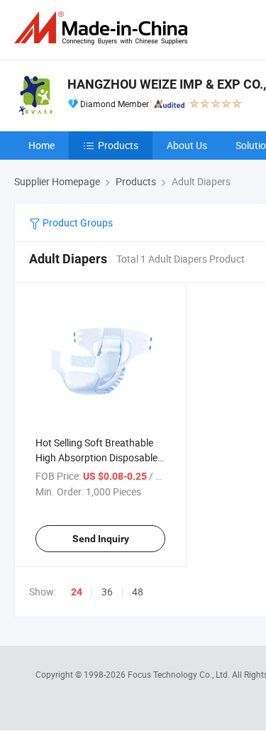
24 (76, 592)
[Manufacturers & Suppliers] (103, 28)
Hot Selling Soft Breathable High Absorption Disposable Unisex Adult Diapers (96, 457)
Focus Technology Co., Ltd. (180, 674)
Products (118, 145)
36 (107, 591)
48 (137, 591)
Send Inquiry (100, 538)
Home (41, 145)
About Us (187, 145)
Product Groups (76, 222)
